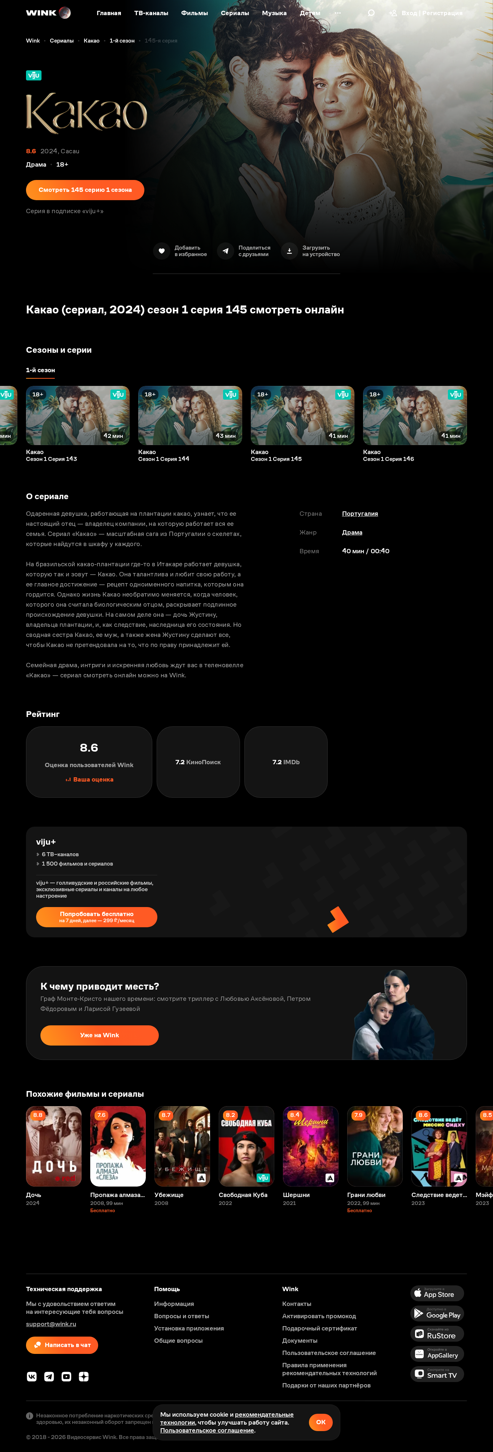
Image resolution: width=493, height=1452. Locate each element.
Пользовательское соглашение (207, 1430)
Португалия (360, 513)
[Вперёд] (480, 415)
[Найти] (371, 13)
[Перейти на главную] (48, 13)
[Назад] (13, 415)
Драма (352, 532)
